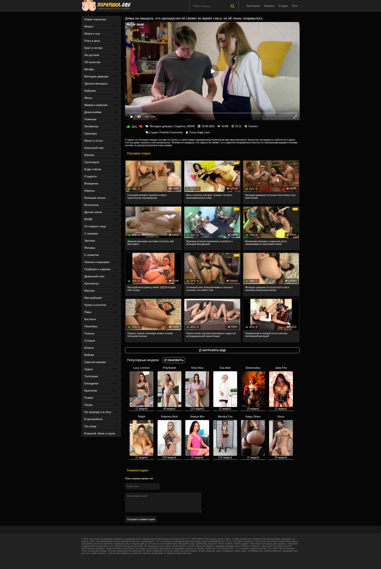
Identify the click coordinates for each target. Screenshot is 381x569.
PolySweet (169, 388)
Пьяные (101, 333)
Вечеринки (101, 183)
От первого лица (101, 226)
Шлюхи (101, 347)
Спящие (101, 340)
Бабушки (101, 90)
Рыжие (101, 397)
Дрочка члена (101, 212)
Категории (253, 5)
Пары (101, 312)
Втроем (101, 154)
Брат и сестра (101, 47)
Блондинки (101, 383)
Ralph (142, 437)
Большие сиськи (101, 197)
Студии (283, 5)
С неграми (101, 233)
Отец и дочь (101, 40)
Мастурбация (101, 297)
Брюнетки (101, 390)
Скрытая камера (101, 362)
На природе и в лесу (101, 412)
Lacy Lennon (141, 388)
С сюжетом (101, 254)
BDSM (101, 219)
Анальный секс (101, 147)
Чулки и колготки (101, 304)
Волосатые (101, 204)
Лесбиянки (101, 126)
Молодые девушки (101, 76)
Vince (281, 437)
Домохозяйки (101, 112)
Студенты (101, 176)
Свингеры (101, 133)
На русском (101, 55)
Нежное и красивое (101, 262)
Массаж (101, 290)
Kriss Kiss (197, 388)
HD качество (101, 62)
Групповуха (101, 162)
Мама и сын (101, 33)
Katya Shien (253, 437)
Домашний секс (101, 276)
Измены (101, 190)
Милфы (101, 69)
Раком (101, 404)
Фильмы (101, 247)
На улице (101, 426)
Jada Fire (281, 388)
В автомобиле (101, 419)
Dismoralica (253, 388)
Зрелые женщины (101, 83)
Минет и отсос (101, 140)
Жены (101, 97)
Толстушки (101, 376)
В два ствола (101, 169)
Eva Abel (225, 388)
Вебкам (101, 354)
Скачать (253, 126)
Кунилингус (101, 283)
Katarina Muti (169, 437)
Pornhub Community (171, 132)
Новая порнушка (95, 19)
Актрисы (269, 5)
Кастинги (101, 319)
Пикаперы (101, 326)
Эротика (101, 240)
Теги (295, 5)
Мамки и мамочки (101, 105)
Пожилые (101, 119)
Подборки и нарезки (101, 269)
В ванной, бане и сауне (101, 434)
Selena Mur (197, 437)
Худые (101, 369)
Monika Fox (225, 437)
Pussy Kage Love (199, 132)
